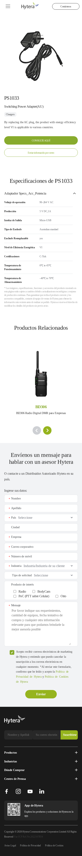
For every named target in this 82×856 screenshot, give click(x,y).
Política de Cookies (54, 845)
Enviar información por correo (41, 152)
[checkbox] (43, 593)
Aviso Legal (10, 845)
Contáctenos (65, 6)
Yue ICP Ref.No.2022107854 (28, 836)
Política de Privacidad (30, 845)
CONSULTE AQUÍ (41, 140)
